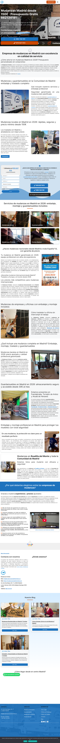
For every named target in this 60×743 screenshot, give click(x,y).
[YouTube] (44, 721)
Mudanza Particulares (29, 709)
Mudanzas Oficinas (8, 242)
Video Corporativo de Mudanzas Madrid (44, 529)
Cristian (5, 618)
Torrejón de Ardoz (42, 406)
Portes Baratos (27, 716)
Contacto (43, 716)
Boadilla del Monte (39, 468)
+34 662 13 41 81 (5, 718)
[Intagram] (46, 721)
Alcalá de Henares (52, 406)
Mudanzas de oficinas (53, 328)
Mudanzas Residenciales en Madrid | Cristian (14, 621)
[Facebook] (42, 721)
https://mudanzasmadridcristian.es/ (13, 581)
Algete (18, 73)
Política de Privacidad (46, 712)
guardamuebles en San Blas (30, 176)
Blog (9, 618)
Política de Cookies (45, 714)
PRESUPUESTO (51, 2)
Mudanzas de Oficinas (29, 714)
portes (46, 172)
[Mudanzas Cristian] (2, 2)
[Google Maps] (48, 721)
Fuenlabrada (34, 406)
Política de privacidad (33, 741)
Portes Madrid (37, 242)
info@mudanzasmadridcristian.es (12, 578)
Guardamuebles (37, 225)
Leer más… (14, 630)
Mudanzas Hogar (8, 225)
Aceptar (25, 741)
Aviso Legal (15, 188)
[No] (58, 739)
